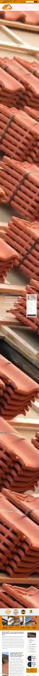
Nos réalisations (13, 311)
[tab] (19, 338)
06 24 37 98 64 (33, 664)
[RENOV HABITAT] (7, 7)
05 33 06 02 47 (7, 1)
